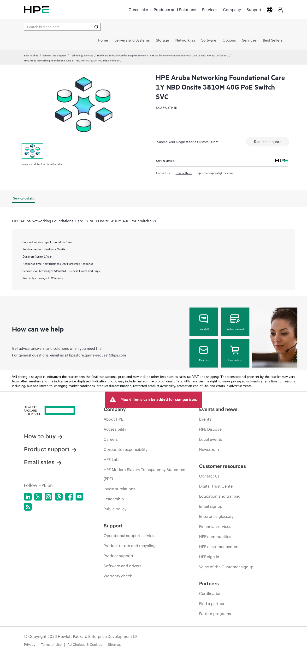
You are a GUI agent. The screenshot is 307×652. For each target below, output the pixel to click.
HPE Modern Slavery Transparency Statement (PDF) (145, 474)
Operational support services (130, 535)
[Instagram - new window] (48, 497)
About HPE (113, 419)
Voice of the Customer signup (226, 566)
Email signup (210, 506)
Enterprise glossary (216, 516)
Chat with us (184, 172)
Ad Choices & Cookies (84, 644)
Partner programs (215, 613)
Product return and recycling (130, 545)
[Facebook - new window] (69, 497)
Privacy (29, 644)
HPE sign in (209, 556)
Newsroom (209, 449)
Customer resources (222, 466)
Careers (111, 439)
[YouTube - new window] (79, 497)
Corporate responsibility (126, 449)
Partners (209, 583)
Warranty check (118, 576)
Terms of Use (51, 644)
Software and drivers (123, 565)
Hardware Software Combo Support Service (121, 55)
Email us (204, 360)
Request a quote (267, 141)
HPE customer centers (219, 546)
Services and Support (54, 55)
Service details (165, 160)
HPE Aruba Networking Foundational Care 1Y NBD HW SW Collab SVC (189, 55)
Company (232, 9)
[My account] (280, 9)
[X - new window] (38, 497)
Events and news (218, 409)
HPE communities (215, 536)
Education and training (220, 496)
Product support (235, 329)
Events (205, 419)
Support (254, 9)
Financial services (215, 526)
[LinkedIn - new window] (28, 497)
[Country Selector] (269, 9)
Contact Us (209, 476)
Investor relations (119, 488)
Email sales (39, 462)
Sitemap (114, 644)
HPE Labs (112, 459)
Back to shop (31, 55)
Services (209, 9)
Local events (210, 439)
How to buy (235, 360)
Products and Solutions (175, 9)
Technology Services (81, 55)
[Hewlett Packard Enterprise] (36, 9)
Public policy (115, 509)
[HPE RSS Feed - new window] (28, 507)
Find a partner (211, 603)
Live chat (204, 329)
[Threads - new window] (59, 497)
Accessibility (115, 429)
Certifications (211, 593)
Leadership (114, 498)
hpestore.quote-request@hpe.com (97, 354)
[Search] (96, 27)
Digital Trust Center (216, 486)
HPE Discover (211, 429)
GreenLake (138, 9)
